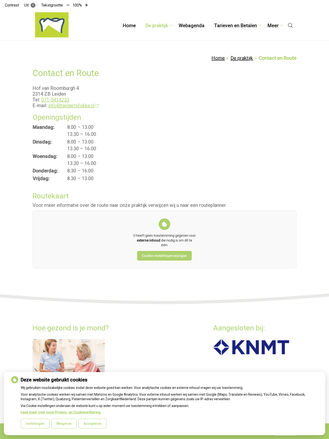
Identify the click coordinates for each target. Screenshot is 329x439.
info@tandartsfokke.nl (71, 105)
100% (77, 5)
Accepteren (93, 424)
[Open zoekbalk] (290, 26)
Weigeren (64, 424)
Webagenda (191, 25)
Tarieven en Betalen (235, 25)
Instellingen (35, 424)
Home (129, 25)
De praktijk (156, 25)
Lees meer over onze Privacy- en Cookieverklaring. (61, 412)
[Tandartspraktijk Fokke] (52, 25)
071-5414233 (55, 100)
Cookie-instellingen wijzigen (164, 256)
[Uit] (35, 5)
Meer (273, 25)
